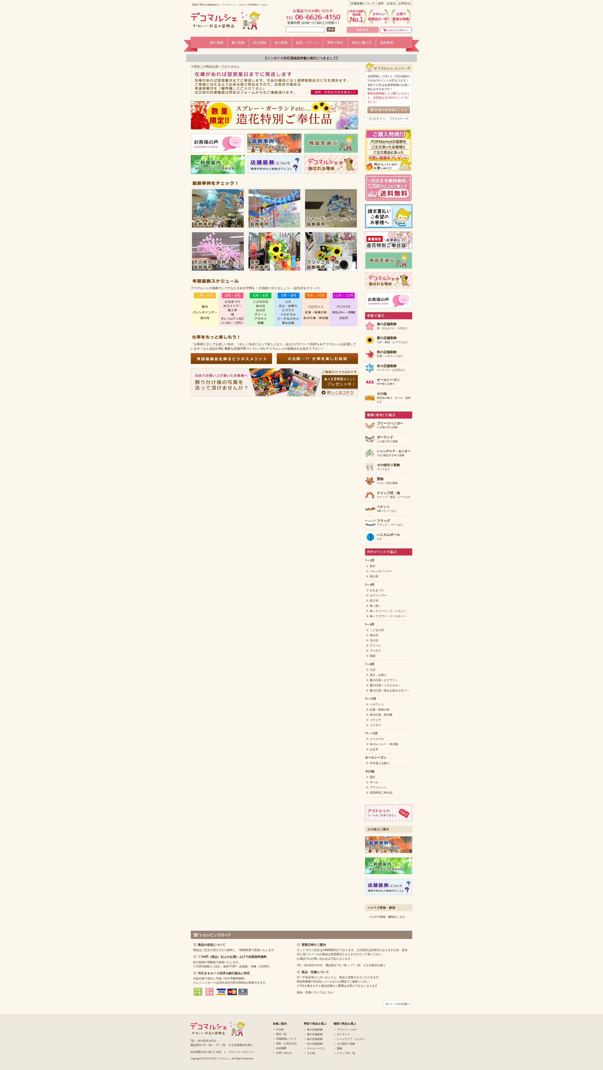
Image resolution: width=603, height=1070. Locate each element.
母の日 (374, 635)
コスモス (375, 725)
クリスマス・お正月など (391, 368)
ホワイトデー (378, 595)
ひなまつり (377, 590)
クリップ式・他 (346, 1053)
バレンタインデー (381, 571)
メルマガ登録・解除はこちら (387, 917)
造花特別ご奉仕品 (381, 793)
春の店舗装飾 (315, 1029)
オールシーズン (316, 1048)
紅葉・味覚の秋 (380, 709)
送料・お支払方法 (286, 1043)
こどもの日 (377, 630)
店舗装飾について (362, 3)
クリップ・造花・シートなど (394, 495)
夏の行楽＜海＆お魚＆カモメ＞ (389, 690)
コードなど (388, 467)
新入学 (374, 601)
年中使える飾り (388, 382)
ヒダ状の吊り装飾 (390, 425)
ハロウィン (377, 704)
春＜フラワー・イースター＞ (388, 616)
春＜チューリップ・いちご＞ (388, 611)
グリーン (375, 645)
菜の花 (374, 576)
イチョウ (375, 720)
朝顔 (372, 656)
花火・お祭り (378, 675)
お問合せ (405, 3)
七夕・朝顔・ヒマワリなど (392, 340)
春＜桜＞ (375, 606)
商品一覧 (281, 1034)
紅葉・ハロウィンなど (390, 354)
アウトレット (378, 787)
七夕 (372, 670)
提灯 (372, 777)
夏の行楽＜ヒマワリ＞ (384, 680)
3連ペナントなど (386, 509)
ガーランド (343, 1034)
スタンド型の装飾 (387, 481)
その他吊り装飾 (346, 1043)
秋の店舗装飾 (315, 1039)
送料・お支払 (387, 3)
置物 (339, 1048)
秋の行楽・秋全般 (381, 715)
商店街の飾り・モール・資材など (394, 397)
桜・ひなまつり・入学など (392, 326)
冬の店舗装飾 (315, 1043)
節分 (372, 566)
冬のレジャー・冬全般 (384, 744)
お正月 (374, 749)
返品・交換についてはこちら (315, 992)
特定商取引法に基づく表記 (205, 1052)
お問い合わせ (284, 1052)
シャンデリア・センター (351, 1039)
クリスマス (377, 739)
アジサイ (375, 651)
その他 (311, 1053)
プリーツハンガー (347, 1029)
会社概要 (281, 1048)
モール (374, 782)
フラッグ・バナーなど (390, 523)
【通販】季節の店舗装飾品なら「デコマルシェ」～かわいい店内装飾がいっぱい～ (230, 4)
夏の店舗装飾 (315, 1034)
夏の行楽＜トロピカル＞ (385, 685)
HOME (280, 1029)
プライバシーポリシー (241, 1052)
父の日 (374, 640)
